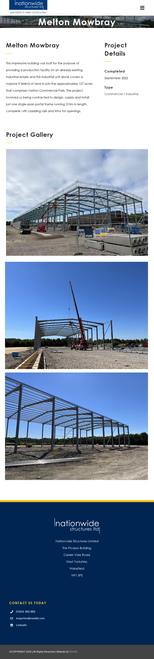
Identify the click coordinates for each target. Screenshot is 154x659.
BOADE (73, 651)
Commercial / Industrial (121, 94)
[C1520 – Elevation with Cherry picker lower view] (77, 150)
